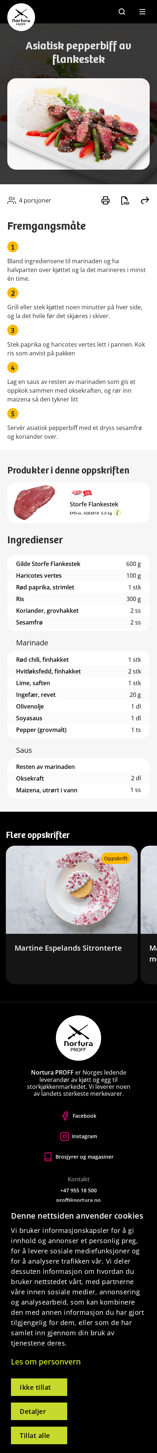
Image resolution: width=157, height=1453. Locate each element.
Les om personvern (46, 1361)
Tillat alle (35, 1435)
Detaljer (33, 1411)
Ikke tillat (35, 1387)
